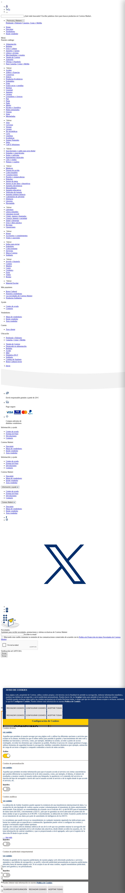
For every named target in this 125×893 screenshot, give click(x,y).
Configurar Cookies (36, 708)
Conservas (10, 75)
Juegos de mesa (12, 181)
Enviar (4, 653)
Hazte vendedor (12, 34)
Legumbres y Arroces (14, 97)
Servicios (9, 251)
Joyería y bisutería (13, 261)
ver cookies (7, 732)
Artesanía (9, 59)
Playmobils (10, 203)
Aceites (9, 70)
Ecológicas (10, 138)
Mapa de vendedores (14, 317)
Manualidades (11, 188)
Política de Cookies (72, 701)
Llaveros (9, 201)
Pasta (8, 101)
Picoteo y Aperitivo (13, 107)
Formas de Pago (12, 434)
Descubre (9, 29)
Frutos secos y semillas (14, 86)
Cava (8, 134)
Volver (8, 68)
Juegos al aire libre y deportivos (18, 183)
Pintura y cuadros (12, 162)
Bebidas (9, 46)
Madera (9, 266)
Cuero (8, 268)
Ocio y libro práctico (14, 223)
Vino (8, 123)
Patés (8, 103)
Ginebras (9, 136)
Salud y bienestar (12, 221)
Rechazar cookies (15, 708)
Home (8, 27)
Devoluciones (11, 436)
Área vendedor (11, 321)
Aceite (8, 351)
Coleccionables (12, 173)
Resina (8, 277)
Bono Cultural (11, 291)
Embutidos (10, 81)
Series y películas (12, 155)
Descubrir (9, 446)
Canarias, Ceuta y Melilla (32, 23)
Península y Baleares (14, 23)
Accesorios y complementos (16, 236)
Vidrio (8, 275)
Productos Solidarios (14, 298)
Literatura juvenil (12, 214)
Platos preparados (12, 110)
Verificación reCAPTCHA (11, 651)
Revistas (9, 225)
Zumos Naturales (12, 140)
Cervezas (9, 125)
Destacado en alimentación (16, 346)
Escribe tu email (30, 634)
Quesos (9, 112)
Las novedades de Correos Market (19, 296)
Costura (9, 264)
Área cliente (10, 329)
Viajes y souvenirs (13, 238)
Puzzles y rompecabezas (15, 177)
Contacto (9, 308)
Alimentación (11, 44)
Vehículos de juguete (14, 192)
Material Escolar (12, 283)
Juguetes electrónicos (14, 186)
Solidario (9, 255)
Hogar (8, 233)
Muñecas (9, 168)
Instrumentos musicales (15, 157)
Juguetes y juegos (12, 51)
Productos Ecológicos (14, 79)
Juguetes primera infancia (15, 194)
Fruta (8, 83)
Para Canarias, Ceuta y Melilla (17, 64)
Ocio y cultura (11, 49)
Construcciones (12, 175)
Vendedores (10, 31)
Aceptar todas (55, 708)
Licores (9, 129)
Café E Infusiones (13, 144)
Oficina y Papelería (13, 62)
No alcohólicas (11, 131)
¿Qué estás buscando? (32, 16)
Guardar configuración (15, 889)
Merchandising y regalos (15, 55)
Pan (7, 99)
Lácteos (9, 94)
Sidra (8, 142)
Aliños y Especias (13, 72)
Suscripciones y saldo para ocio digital (20, 151)
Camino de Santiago (13, 359)
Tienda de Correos (13, 57)
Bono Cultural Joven (14, 362)
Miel (7, 353)
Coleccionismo (11, 249)
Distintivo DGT (12, 355)
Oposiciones (10, 227)
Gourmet (9, 90)
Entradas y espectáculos (15, 153)
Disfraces (9, 199)
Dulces (8, 77)
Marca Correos (11, 253)
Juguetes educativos (13, 190)
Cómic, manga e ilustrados (16, 216)
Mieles (8, 105)
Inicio (8, 366)
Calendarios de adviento (15, 197)
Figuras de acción (12, 170)
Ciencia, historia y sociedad (16, 218)
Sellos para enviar (13, 244)
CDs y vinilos (11, 160)
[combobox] (12, 16)
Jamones (9, 92)
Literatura (9, 210)
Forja (8, 272)
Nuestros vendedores (14, 294)
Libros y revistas (12, 53)
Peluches (9, 179)
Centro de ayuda (12, 306)
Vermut (8, 127)
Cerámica (9, 270)
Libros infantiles (12, 212)
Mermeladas (10, 116)
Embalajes (10, 246)
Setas (8, 114)
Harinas (9, 88)
